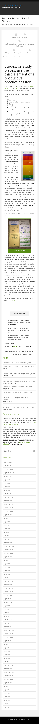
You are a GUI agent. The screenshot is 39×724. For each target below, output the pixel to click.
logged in (16, 346)
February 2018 (8, 581)
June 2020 (7, 483)
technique (19, 46)
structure (19, 44)
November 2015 (9, 676)
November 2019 (9, 508)
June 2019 (7, 525)
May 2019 (7, 529)
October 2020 (8, 469)
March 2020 (8, 494)
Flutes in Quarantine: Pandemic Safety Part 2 (18, 387)
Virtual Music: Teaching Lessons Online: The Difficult (17, 399)
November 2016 (9, 634)
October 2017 (8, 595)
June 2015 (7, 693)
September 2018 (9, 557)
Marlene (25, 37)
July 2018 (7, 564)
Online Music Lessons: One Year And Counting (19, 366)
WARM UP (7, 88)
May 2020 (7, 487)
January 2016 (8, 669)
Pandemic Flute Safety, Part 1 (13, 392)
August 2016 (8, 644)
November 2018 (9, 550)
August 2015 (8, 686)
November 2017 (9, 592)
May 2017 (7, 613)
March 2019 (8, 536)
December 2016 (9, 630)
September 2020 (9, 473)
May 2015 (7, 697)
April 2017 (7, 616)
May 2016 (7, 655)
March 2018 (8, 578)
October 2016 (8, 637)
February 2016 (8, 665)
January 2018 (8, 585)
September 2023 (9, 462)
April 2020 (7, 490)
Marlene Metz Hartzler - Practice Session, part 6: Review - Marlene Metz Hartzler (18, 338)
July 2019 (7, 522)
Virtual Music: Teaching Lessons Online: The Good (19, 407)
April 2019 (7, 532)
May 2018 (7, 571)
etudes (7, 44)
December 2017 (9, 588)
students (31, 44)
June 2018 (7, 567)
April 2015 (7, 700)
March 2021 (8, 466)
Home (4, 24)
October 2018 (8, 553)
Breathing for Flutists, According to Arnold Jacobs (19, 374)
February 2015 (8, 707)
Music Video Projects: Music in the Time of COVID (19, 381)
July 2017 (7, 606)
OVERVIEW (31, 86)
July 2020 (7, 480)
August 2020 (8, 476)
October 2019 (8, 511)
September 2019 (9, 515)
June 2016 (7, 651)
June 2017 (7, 609)
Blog (9, 24)
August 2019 (8, 518)
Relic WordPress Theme (23, 719)
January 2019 (8, 543)
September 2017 (9, 599)
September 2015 (9, 683)
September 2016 (9, 641)
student (24, 44)
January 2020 (8, 501)
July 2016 (7, 648)
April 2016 (7, 658)
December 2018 (9, 546)
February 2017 (8, 623)
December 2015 (9, 672)
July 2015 (7, 690)
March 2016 (8, 662)
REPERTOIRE (11, 301)
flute (11, 53)
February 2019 (8, 539)
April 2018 (7, 574)
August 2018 (8, 560)
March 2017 (8, 620)
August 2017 (8, 602)
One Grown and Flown (11, 363)
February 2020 (8, 497)
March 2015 (8, 704)
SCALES (17, 88)
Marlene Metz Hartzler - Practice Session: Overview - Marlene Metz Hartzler (19, 323)
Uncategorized (18, 53)
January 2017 (8, 627)
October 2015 (8, 679)
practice (12, 44)
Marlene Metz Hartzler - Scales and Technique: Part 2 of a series (18, 330)
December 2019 (9, 504)
